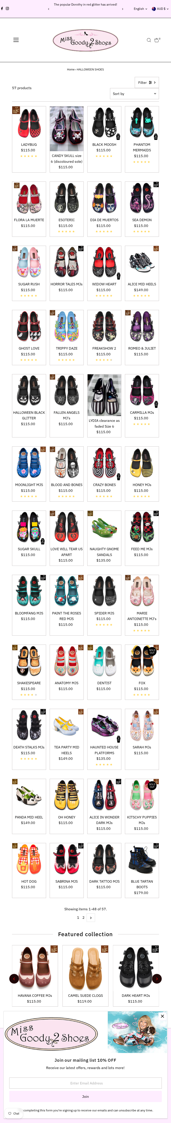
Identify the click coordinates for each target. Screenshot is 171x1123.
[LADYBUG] (29, 123)
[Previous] (49, 9)
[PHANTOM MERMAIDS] (142, 123)
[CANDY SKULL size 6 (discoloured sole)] (66, 128)
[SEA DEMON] (142, 198)
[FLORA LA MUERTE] (29, 198)
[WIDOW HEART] (104, 263)
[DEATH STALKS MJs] (29, 726)
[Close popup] (162, 1016)
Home (71, 69)
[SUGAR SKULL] (29, 527)
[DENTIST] (104, 661)
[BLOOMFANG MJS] (29, 592)
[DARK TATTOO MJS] (104, 860)
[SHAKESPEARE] (29, 661)
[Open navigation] (16, 40)
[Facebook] (2, 9)
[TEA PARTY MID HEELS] (66, 726)
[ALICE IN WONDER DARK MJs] (104, 796)
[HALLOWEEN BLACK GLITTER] (29, 391)
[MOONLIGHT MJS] (29, 463)
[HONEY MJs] (142, 463)
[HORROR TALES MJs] (66, 263)
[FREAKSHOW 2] (104, 327)
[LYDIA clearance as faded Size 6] (104, 395)
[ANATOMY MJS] (66, 661)
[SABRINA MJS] (66, 860)
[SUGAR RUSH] (29, 263)
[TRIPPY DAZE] (66, 327)
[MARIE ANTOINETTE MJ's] (142, 592)
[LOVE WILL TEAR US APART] (66, 527)
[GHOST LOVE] (29, 327)
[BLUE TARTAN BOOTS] (142, 860)
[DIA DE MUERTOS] (104, 198)
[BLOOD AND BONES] (66, 463)
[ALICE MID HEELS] (142, 263)
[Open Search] (149, 40)
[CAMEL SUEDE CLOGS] (85, 968)
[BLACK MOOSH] (104, 123)
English (139, 9)
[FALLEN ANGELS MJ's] (66, 391)
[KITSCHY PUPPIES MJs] (142, 796)
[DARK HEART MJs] (136, 968)
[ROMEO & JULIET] (142, 327)
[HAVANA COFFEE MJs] (35, 968)
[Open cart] (156, 40)
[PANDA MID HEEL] (29, 796)
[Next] (122, 9)
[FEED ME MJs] (142, 527)
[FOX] (142, 661)
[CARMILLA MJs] (142, 391)
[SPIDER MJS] (104, 592)
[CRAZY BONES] (104, 463)
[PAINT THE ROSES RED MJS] (66, 592)
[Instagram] (7, 9)
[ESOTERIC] (66, 198)
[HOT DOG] (29, 860)
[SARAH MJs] (142, 726)
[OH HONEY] (66, 796)
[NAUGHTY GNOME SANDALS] (104, 527)
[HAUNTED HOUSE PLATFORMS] (104, 726)
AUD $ (161, 9)
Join (85, 1096)
